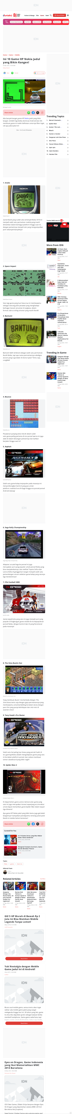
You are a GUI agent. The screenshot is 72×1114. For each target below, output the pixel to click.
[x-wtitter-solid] (37, 112)
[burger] (68, 15)
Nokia (27, 118)
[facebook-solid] (33, 112)
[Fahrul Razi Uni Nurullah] (5, 872)
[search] (51, 15)
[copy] (42, 112)
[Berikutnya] (46, 890)
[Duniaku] (11, 15)
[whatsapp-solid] (28, 112)
